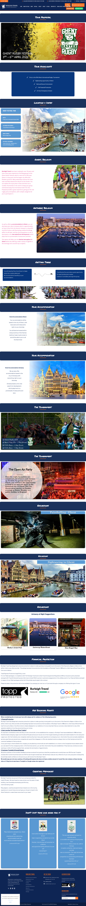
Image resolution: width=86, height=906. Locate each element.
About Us (27, 888)
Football (35, 6)
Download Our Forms (30, 879)
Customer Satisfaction (30, 886)
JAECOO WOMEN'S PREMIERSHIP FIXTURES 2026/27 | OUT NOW (19, 1)
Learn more (10, 900)
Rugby (32, 6)
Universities (53, 6)
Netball (48, 6)
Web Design (44, 904)
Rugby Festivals (26, 6)
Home (21, 6)
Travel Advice (28, 881)
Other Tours (68, 6)
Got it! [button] (10, 902)
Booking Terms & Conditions (31, 877)
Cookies (27, 882)
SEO (48, 904)
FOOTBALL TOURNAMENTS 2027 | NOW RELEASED (45, 1)
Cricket (40, 6)
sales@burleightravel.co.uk (78, 4)
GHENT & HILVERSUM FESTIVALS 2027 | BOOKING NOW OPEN (69, 1)
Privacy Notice (28, 884)
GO (76, 898)
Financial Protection (30, 889)
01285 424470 (48, 881)
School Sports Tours (61, 6)
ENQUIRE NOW (70, 8)
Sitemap (27, 891)
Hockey (44, 6)
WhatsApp (80, 8)
